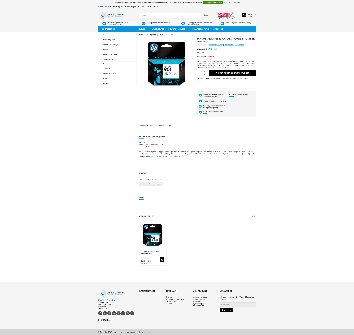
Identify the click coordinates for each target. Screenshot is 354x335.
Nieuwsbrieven (198, 306)
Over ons (142, 29)
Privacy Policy (171, 301)
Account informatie (200, 297)
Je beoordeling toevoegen (234, 45)
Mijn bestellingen (199, 299)
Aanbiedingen (218, 29)
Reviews (161, 126)
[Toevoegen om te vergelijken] (163, 250)
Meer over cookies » (232, 2)
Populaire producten (200, 29)
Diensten (106, 83)
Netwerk (106, 49)
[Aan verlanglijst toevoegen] (158, 250)
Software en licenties (111, 73)
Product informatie (147, 126)
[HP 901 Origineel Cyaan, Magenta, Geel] (153, 236)
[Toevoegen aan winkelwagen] (162, 259)
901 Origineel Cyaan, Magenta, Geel (159, 34)
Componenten (108, 59)
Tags (169, 126)
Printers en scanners (111, 54)
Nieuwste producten (177, 29)
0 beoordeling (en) (215, 45)
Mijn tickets (197, 301)
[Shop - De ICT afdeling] (112, 15)
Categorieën (110, 29)
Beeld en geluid (109, 40)
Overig (106, 78)
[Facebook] (100, 313)
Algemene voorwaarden (175, 299)
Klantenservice (157, 29)
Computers (107, 35)
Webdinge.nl (148, 332)
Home (141, 34)
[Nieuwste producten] (132, 313)
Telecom (106, 69)
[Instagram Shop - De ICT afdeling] (128, 313)
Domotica (107, 64)
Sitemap (169, 304)
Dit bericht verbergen (213, 2)
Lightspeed (131, 332)
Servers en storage (110, 44)
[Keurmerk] (226, 15)
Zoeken (206, 15)
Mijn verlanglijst (198, 304)
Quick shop (146, 250)
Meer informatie (223, 68)
